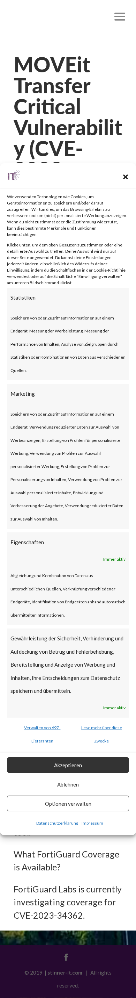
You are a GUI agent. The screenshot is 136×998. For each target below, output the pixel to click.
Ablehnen (68, 784)
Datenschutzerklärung (57, 823)
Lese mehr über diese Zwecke (101, 734)
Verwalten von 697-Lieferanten (42, 734)
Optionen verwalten (68, 803)
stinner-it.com (64, 972)
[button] (125, 176)
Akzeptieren (68, 765)
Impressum (92, 823)
